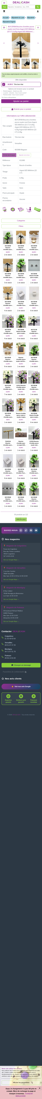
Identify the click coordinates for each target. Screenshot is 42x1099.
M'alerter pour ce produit (22, 109)
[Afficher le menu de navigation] (4, 3)
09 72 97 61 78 (10, 651)
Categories (21, 221)
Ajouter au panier (21, 101)
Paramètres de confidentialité (13, 672)
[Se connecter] (37, 11)
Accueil (5, 17)
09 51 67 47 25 (10, 645)
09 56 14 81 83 (10, 658)
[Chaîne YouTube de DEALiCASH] (36, 530)
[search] (21, 7)
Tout (4, 7)
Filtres (21, 226)
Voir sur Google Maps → (11, 560)
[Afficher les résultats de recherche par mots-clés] (37, 7)
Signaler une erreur (24, 155)
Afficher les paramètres (21, 1082)
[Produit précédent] (4, 43)
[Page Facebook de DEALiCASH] (31, 530)
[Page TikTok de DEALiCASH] (26, 530)
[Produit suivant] (38, 43)
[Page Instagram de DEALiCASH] (21, 530)
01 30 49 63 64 (10, 639)
